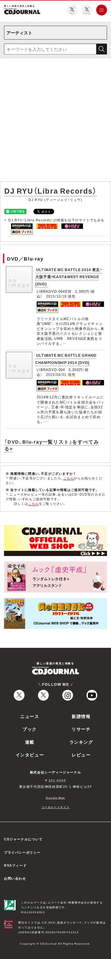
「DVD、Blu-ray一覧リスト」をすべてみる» (51, 445)
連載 (29, 742)
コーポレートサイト (55, 807)
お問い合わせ (15, 878)
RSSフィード (15, 865)
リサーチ (81, 729)
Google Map (55, 797)
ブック (30, 729)
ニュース (29, 716)
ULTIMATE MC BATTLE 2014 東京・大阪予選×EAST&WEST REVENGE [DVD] (68, 277)
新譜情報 (81, 716)
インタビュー (30, 754)
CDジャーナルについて (23, 839)
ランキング (81, 742)
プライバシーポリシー (22, 852)
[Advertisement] (55, 121)
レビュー (81, 754)
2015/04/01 (56, 374)
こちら (68, 478)
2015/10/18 (56, 296)
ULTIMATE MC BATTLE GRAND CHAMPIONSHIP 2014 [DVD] (65, 358)
